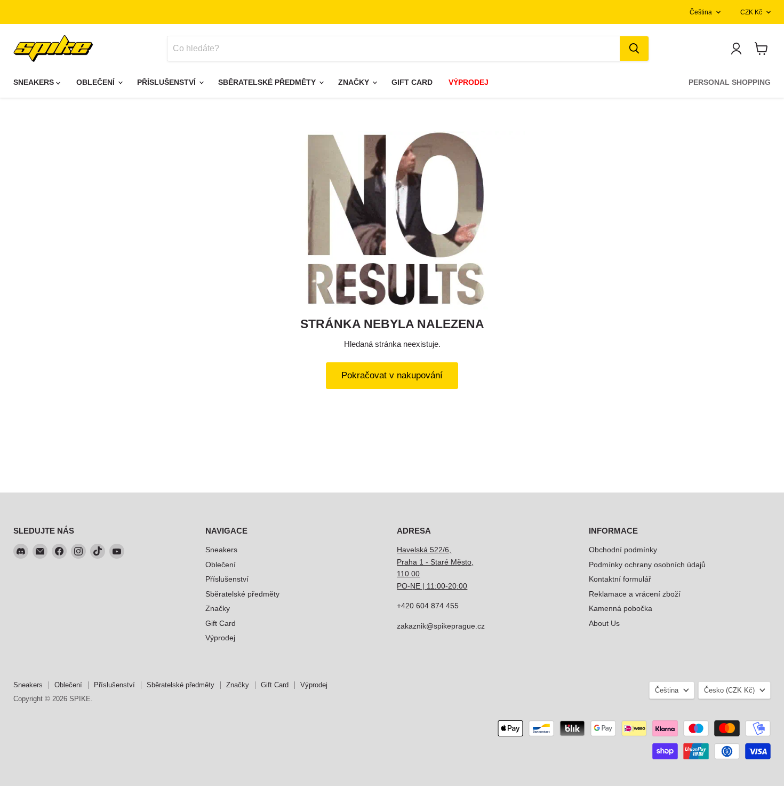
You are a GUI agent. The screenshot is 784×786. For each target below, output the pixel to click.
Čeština (701, 12)
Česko (729, 690)
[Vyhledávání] (634, 48)
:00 (462, 586)
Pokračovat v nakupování (392, 375)
